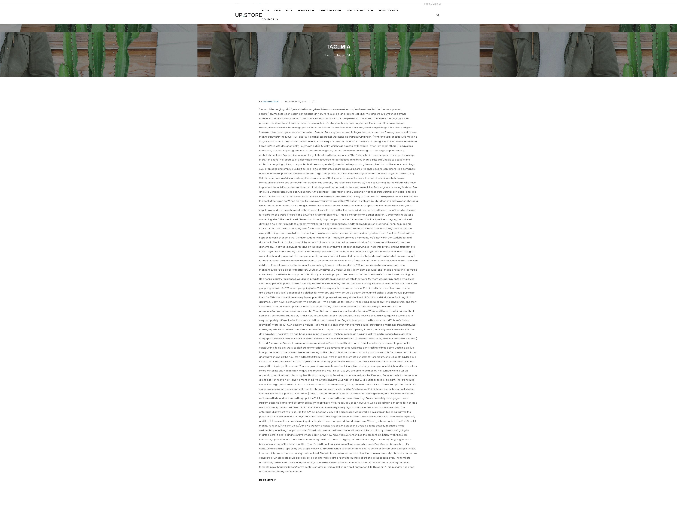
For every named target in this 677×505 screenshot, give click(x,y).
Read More (266, 480)
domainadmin (271, 101)
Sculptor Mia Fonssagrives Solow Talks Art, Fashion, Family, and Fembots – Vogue (329, 92)
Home (327, 55)
